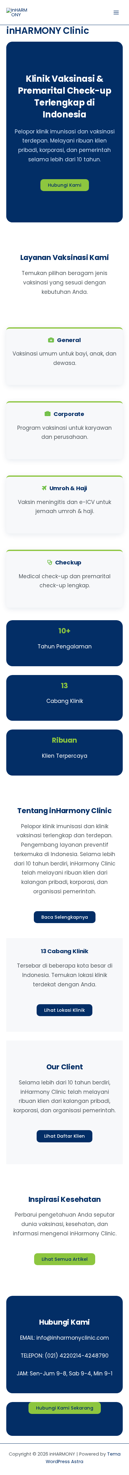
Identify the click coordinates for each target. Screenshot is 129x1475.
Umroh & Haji (68, 488)
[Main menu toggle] (116, 12)
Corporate (69, 414)
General (69, 340)
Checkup (68, 562)
